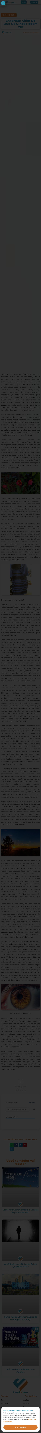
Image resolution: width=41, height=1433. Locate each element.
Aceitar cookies (20, 1427)
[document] (20, 716)
